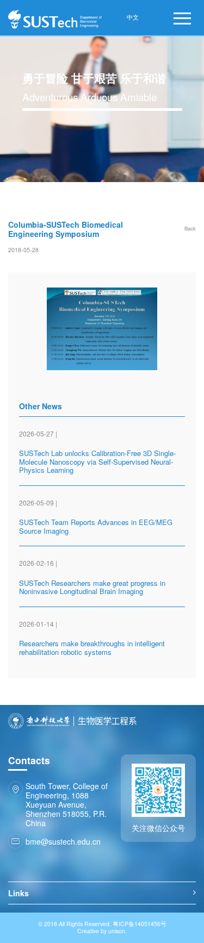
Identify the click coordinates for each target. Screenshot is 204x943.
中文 (133, 17)
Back (190, 229)
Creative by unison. (102, 931)
